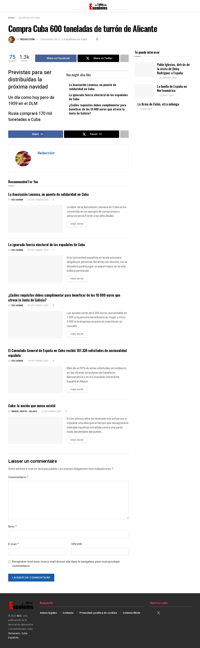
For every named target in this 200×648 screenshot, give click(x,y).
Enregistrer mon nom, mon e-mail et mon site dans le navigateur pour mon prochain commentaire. (66, 564)
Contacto (68, 613)
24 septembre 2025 (37, 305)
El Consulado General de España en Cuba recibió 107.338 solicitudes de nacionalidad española (67, 353)
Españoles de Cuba (29, 18)
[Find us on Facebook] (151, 613)
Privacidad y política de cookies (98, 613)
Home (11, 18)
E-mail (13, 544)
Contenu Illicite (131, 613)
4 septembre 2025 (51, 411)
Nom (12, 527)
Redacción (27, 39)
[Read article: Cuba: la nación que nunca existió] (35, 430)
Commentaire (18, 477)
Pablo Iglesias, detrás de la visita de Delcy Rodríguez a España (173, 68)
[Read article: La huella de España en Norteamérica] (144, 91)
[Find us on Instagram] (165, 613)
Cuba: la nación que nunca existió (31, 405)
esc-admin (17, 199)
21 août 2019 (166, 95)
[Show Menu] (10, 6)
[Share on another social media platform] (124, 58)
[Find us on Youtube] (172, 613)
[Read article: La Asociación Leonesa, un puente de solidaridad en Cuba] (35, 218)
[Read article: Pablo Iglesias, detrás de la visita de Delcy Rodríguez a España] (144, 69)
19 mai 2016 (145, 109)
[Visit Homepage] (100, 6)
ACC (19, 616)
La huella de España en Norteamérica (172, 88)
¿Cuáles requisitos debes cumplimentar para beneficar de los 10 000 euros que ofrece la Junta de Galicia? (97, 109)
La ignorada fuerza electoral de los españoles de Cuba (98, 97)
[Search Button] (190, 6)
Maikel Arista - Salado (24, 411)
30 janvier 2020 (167, 78)
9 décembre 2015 (50, 39)
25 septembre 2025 (37, 199)
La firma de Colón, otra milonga (158, 104)
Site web (76, 544)
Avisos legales (48, 613)
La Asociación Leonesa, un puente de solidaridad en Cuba (92, 86)
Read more (79, 224)
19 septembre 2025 (37, 361)
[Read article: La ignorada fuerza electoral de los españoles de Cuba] (35, 269)
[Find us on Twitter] (158, 613)
